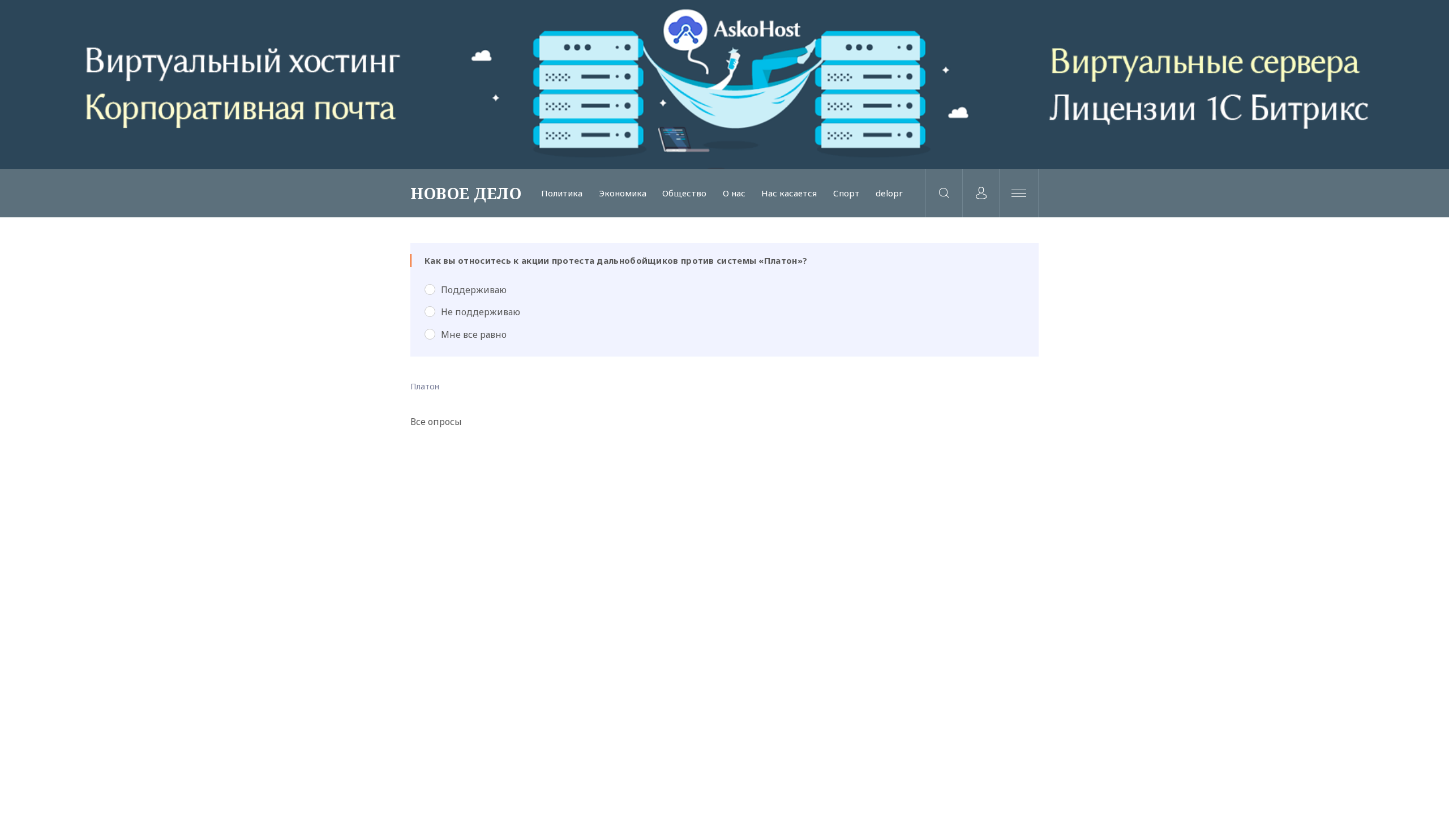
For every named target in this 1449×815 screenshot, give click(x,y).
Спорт (846, 193)
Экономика (622, 193)
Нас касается (789, 193)
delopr (889, 193)
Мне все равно (474, 334)
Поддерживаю (474, 289)
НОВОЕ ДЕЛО (465, 193)
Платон (424, 386)
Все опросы (436, 421)
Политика (561, 193)
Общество (684, 193)
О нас (734, 193)
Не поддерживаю (480, 311)
